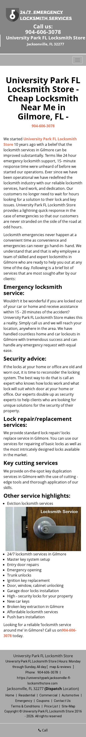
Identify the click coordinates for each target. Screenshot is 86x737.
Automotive (70, 695)
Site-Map (68, 706)
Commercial (48, 695)
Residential (27, 695)
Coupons (43, 701)
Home (10, 695)
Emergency (23, 701)
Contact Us (62, 701)
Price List (51, 706)
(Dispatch (53, 688)
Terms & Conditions (25, 706)
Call (44, 730)
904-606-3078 (43, 32)
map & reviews (61, 667)
